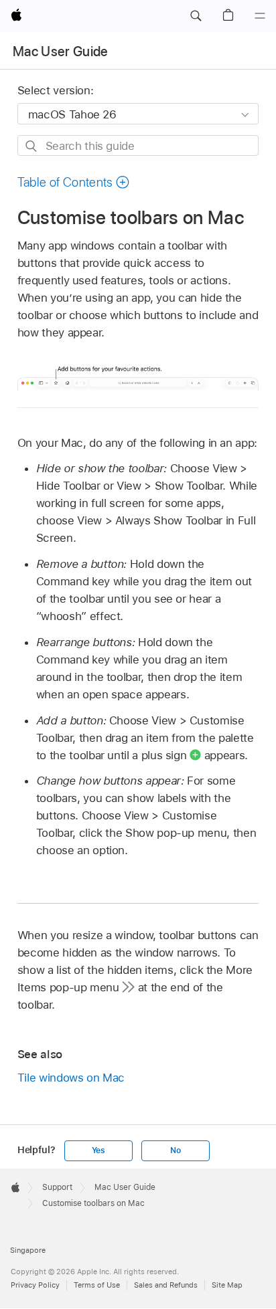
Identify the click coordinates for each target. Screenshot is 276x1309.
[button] (196, 16)
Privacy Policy (35, 1285)
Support (57, 1187)
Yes (98, 1150)
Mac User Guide (61, 51)
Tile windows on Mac (71, 1077)
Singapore (28, 1250)
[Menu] (260, 16)
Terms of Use (97, 1285)
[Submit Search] (32, 146)
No (175, 1150)
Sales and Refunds (166, 1285)
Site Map (227, 1285)
